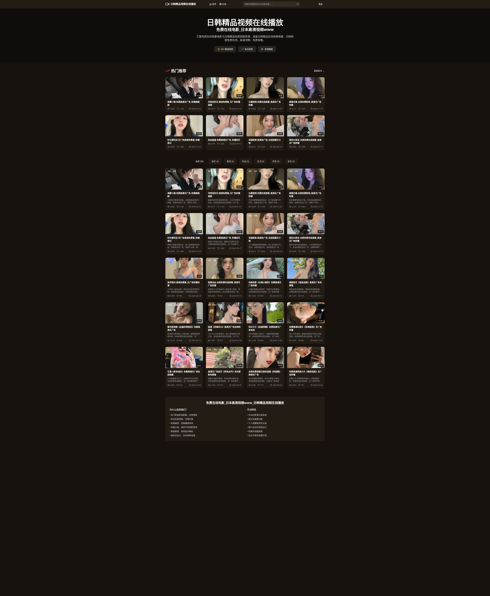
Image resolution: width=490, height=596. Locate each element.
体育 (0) (275, 161)
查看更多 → (319, 70)
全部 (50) (199, 161)
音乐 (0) (291, 161)
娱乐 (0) (215, 161)
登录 (320, 4)
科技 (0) (245, 161)
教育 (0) (230, 161)
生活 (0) (260, 161)
